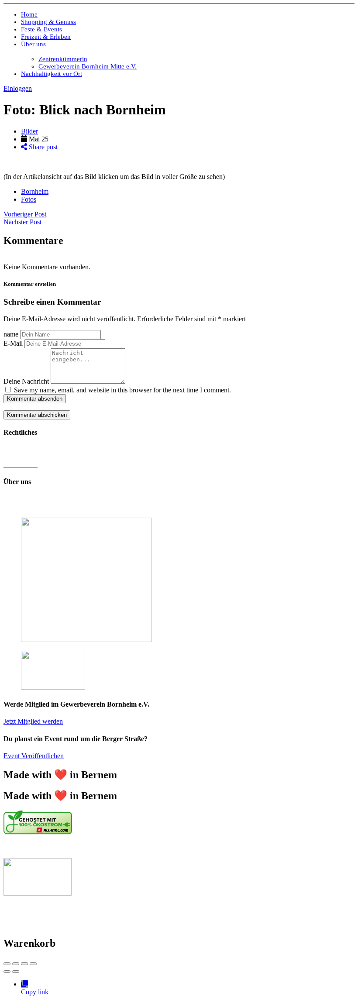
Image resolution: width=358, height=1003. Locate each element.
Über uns (33, 44)
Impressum (18, 449)
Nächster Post (22, 222)
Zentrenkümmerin (62, 58)
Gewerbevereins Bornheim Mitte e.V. (171, 498)
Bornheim (34, 191)
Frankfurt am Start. (303, 847)
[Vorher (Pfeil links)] (6, 971)
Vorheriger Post (24, 214)
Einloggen (17, 88)
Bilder (29, 131)
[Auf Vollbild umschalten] (24, 963)
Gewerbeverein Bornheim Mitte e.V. (87, 66)
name (10, 334)
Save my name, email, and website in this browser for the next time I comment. (122, 390)
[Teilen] (15, 963)
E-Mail (13, 343)
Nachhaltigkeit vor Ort (51, 73)
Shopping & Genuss (48, 21)
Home (29, 14)
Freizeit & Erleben (46, 36)
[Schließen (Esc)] (6, 963)
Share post (42, 147)
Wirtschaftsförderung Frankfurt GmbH (201, 847)
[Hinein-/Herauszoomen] (33, 963)
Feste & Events (41, 29)
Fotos (28, 199)
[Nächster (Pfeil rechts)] (15, 971)
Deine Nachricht (26, 381)
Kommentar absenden (34, 398)
